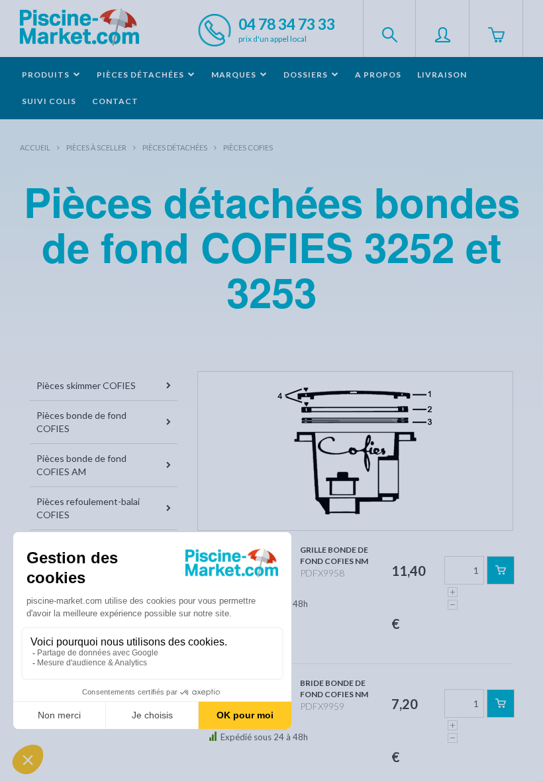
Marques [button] (234, 75)
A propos (378, 75)
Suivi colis (49, 101)
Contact (115, 101)
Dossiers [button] (306, 75)
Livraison (442, 75)
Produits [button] (47, 75)
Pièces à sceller (96, 147)
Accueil (35, 147)
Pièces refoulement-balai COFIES (88, 508)
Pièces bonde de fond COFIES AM (81, 465)
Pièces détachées (174, 147)
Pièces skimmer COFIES (86, 385)
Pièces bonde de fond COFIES (81, 422)
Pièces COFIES (248, 147)
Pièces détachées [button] (141, 75)
